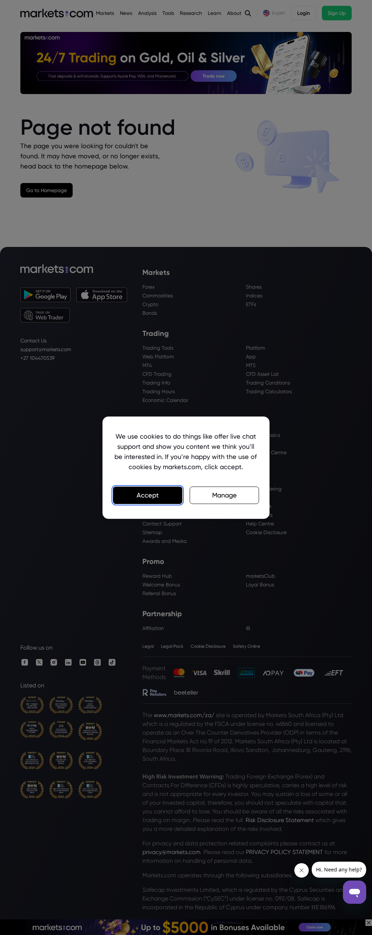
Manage (224, 495)
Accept (148, 495)
